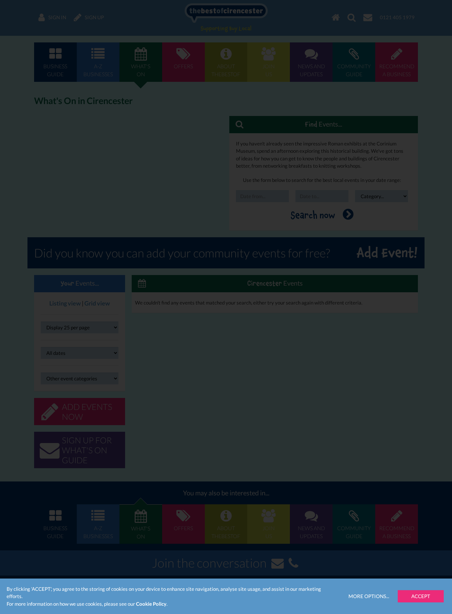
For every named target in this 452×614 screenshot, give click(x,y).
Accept (420, 596)
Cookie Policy (151, 604)
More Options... (368, 596)
